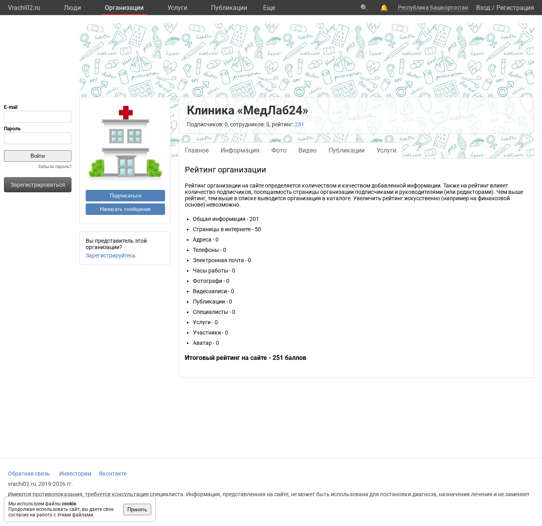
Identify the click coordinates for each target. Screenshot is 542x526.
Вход (483, 8)
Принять (137, 509)
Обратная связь (29, 473)
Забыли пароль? (54, 166)
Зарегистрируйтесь (111, 255)
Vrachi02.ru (24, 8)
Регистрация (515, 8)
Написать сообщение (125, 209)
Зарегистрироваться (38, 185)
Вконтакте (113, 473)
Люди (72, 8)
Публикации (229, 8)
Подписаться (125, 196)
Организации (124, 8)
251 (299, 124)
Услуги (177, 8)
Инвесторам (75, 473)
